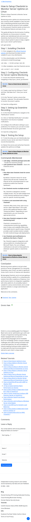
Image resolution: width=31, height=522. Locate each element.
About (24, 514)
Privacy (11, 516)
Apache (25, 506)
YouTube (9, 514)
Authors (19, 514)
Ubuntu (8, 506)
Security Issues (15, 500)
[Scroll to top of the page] (28, 518)
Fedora (13, 506)
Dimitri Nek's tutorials (7, 353)
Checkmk (5, 297)
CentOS (3, 506)
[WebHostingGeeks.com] (4, 479)
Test (10, 297)
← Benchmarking (6, 1)
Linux (2, 508)
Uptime (14, 297)
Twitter (15, 514)
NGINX (21, 506)
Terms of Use (5, 516)
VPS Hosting (14, 495)
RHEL (16, 506)
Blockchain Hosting (15, 497)
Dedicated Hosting (24, 495)
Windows (7, 508)
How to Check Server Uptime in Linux (14, 361)
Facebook (4, 514)
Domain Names (5, 500)
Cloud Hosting (5, 497)
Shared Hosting (5, 495)
